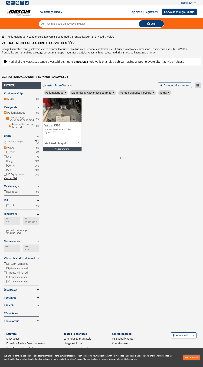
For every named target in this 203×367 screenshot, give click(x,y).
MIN (6, 219)
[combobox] (173, 335)
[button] (21, 85)
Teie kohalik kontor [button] (123, 338)
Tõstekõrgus (11, 321)
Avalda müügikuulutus (180, 12)
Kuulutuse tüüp (13, 93)
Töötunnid (10, 297)
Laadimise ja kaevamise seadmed (49, 36)
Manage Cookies (90, 359)
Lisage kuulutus (73, 343)
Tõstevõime (11, 313)
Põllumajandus (16, 36)
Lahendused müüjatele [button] (77, 338)
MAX (25, 219)
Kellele (26, 246)
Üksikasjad (10, 290)
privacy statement (117, 359)
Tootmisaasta (12, 241)
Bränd (7, 135)
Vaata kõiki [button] (10, 178)
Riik (6, 200)
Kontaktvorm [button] (120, 343)
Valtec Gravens (62, 148)
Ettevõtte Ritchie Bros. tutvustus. (26, 343)
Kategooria (10, 107)
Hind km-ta (10, 214)
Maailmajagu (11, 186)
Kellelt (7, 246)
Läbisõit (9, 305)
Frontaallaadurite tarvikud (88, 36)
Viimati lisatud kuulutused (19, 258)
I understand (191, 357)
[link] (62, 110)
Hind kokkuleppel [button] (55, 143)
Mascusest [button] (12, 338)
